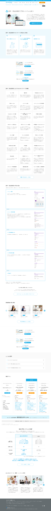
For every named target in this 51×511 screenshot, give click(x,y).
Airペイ (15, 501)
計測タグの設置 (41, 410)
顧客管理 (4, 404)
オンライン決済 (5, 405)
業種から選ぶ (23, 2)
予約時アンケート (29, 402)
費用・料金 (27, 2)
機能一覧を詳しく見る (25, 177)
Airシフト (28, 501)
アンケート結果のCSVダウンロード (31, 404)
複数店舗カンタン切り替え (18, 405)
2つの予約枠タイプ (16, 2)
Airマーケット (18, 502)
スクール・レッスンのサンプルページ (25, 294)
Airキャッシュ (13, 502)
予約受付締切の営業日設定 (42, 411)
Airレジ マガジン (23, 502)
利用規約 (25, 505)
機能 (30, 2)
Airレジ (7, 501)
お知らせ (36, 2)
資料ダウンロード (36, 23)
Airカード (35, 501)
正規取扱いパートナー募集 (30, 505)
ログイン (44, 0)
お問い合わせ (42, 2)
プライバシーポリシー (20, 505)
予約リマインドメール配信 (18, 403)
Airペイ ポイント (19, 501)
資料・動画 (33, 2)
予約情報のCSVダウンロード (30, 403)
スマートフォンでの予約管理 (6, 403)
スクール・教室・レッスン (35, 4)
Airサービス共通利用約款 (14, 505)
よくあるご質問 (32, 0)
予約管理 (4, 402)
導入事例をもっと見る (25, 321)
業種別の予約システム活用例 (27, 4)
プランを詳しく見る (25, 464)
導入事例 (20, 2)
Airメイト (31, 501)
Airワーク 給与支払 (8, 502)
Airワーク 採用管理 (39, 501)
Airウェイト (24, 501)
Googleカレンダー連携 (17, 404)
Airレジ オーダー (11, 501)
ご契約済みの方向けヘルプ (39, 0)
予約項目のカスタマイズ (18, 402)
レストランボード (28, 502)
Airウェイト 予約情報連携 (30, 405)
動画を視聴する (25, 80)
